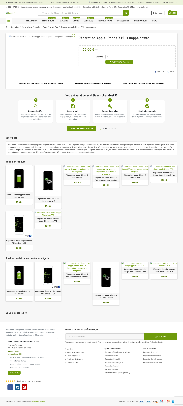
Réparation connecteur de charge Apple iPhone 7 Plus (164, 174)
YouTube (24, 387)
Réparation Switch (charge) (152, 359)
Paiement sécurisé (73, 356)
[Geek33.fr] (10, 13)
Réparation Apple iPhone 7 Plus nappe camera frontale (106, 179)
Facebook (10, 387)
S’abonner (162, 336)
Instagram (17, 387)
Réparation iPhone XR (112, 359)
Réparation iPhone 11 (112, 356)
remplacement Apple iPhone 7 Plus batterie (19, 196)
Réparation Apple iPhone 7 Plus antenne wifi (48, 200)
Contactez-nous (72, 363)
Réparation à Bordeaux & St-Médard (117, 352)
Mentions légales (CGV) (75, 352)
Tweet (171, 72)
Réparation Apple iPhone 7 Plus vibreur (135, 176)
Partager (160, 72)
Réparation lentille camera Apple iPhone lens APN (48, 220)
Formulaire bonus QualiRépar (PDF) (117, 373)
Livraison (70, 349)
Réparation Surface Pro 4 (152, 356)
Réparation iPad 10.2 (150, 352)
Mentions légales (38, 401)
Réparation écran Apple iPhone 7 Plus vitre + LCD (19, 242)
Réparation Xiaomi (111, 369)
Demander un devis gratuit (81, 128)
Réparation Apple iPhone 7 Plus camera (77, 176)
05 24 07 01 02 (13, 7)
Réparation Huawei (112, 366)
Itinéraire (14, 373)
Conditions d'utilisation (75, 359)
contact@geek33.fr (15, 354)
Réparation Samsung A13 (114, 362)
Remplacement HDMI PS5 (152, 362)
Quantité (99, 57)
